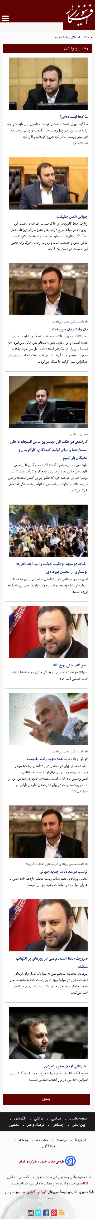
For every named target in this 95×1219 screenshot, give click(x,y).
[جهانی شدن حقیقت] (48, 183)
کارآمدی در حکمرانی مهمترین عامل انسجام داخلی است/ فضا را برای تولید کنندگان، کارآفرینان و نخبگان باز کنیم (49, 449)
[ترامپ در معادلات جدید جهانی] (48, 831)
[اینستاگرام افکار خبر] (31, 1213)
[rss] (62, 1213)
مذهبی (14, 1125)
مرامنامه (62, 1140)
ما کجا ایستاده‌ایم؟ (73, 116)
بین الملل (79, 1125)
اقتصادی (20, 1119)
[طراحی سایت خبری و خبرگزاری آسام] (70, 1162)
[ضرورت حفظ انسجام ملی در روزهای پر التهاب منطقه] (48, 925)
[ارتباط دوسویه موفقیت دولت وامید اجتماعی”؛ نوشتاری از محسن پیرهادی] (48, 531)
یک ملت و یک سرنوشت (70, 329)
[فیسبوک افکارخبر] (46, 1213)
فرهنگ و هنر (35, 1125)
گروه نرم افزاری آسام (33, 1192)
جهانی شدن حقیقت (72, 216)
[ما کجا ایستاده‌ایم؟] (48, 84)
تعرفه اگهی (49, 1146)
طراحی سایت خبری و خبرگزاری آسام (41, 1161)
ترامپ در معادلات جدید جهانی (63, 871)
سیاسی (56, 1119)
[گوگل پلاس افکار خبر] (54, 1213)
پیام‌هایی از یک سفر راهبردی (66, 1066)
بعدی (46, 1098)
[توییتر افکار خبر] (38, 1213)
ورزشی (38, 1119)
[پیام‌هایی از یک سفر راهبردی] (48, 1033)
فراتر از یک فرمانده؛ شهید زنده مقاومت (57, 759)
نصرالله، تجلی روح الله (70, 665)
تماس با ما (42, 1140)
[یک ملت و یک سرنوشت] (48, 289)
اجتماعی (58, 1125)
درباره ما (80, 1140)
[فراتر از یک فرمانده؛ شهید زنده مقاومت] (48, 719)
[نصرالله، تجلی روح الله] (48, 632)
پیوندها (23, 1140)
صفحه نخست (77, 1119)
